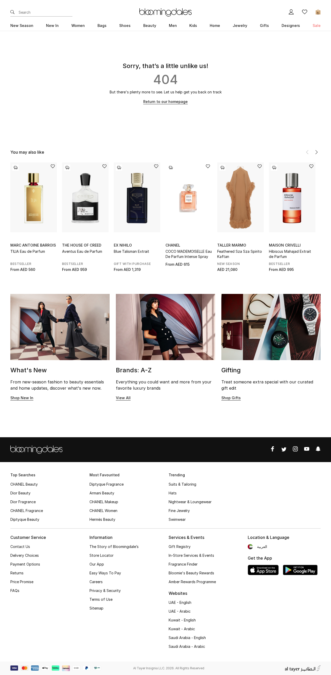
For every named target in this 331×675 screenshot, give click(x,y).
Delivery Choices (24, 555)
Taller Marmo (231, 245)
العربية (262, 546)
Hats (173, 493)
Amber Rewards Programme (192, 582)
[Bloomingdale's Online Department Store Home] (165, 11)
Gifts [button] (264, 25)
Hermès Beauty (102, 519)
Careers (96, 582)
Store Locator (101, 555)
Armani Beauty (101, 493)
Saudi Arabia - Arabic (187, 646)
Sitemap (96, 608)
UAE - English (180, 602)
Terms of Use (100, 599)
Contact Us (20, 546)
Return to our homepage (165, 101)
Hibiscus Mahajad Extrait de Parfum (290, 254)
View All (123, 398)
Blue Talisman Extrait (131, 251)
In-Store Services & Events (191, 555)
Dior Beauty (20, 493)
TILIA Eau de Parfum (27, 251)
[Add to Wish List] (53, 166)
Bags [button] (102, 25)
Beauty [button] (149, 25)
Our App (96, 564)
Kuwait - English (182, 620)
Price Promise (21, 582)
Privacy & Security (105, 590)
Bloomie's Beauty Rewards (191, 573)
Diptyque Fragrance (106, 484)
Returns (17, 573)
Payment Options (25, 564)
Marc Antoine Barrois (33, 245)
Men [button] (173, 25)
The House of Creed (81, 245)
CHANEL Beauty (24, 484)
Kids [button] (193, 25)
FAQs (14, 590)
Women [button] (78, 25)
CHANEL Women (103, 510)
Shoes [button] (125, 25)
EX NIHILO (123, 245)
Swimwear (177, 519)
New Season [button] (21, 25)
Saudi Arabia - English (187, 637)
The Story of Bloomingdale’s (114, 546)
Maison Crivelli (285, 245)
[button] (316, 152)
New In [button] (52, 25)
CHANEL (173, 245)
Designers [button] (291, 25)
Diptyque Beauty (24, 519)
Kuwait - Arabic (182, 629)
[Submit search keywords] (12, 12)
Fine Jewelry (179, 510)
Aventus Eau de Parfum (82, 251)
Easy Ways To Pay (105, 573)
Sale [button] (317, 25)
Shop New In (21, 398)
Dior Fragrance (23, 502)
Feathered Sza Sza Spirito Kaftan (239, 254)
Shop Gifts (231, 398)
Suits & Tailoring (182, 484)
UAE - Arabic (180, 611)
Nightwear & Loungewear (190, 502)
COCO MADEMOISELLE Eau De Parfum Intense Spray (189, 254)
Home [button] (215, 25)
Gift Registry (180, 546)
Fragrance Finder (183, 564)
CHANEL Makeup (103, 502)
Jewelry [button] (240, 25)
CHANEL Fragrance (26, 510)
